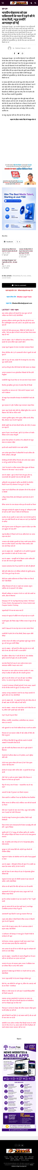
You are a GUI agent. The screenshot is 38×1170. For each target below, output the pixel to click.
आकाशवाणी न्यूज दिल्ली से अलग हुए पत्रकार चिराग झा (17, 914)
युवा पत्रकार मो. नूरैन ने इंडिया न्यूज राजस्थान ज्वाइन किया (18, 405)
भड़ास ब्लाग (16, 1157)
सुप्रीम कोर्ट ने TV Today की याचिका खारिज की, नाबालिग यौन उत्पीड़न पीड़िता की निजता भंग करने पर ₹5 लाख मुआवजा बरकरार (19, 834)
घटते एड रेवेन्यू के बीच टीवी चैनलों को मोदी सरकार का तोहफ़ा (18, 367)
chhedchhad (16, 276)
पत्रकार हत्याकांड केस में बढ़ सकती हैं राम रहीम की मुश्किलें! (18, 566)
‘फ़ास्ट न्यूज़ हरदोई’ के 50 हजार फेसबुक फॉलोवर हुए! (16, 978)
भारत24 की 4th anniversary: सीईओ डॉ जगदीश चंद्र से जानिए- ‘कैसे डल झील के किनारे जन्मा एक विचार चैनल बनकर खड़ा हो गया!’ (19, 332)
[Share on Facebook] (14, 53)
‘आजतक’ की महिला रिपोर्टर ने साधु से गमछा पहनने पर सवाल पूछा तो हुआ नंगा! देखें (26, 251)
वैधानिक (12, 1158)
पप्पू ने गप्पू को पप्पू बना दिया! (10, 715)
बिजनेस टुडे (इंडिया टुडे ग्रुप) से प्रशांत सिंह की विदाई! (17, 385)
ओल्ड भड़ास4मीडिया (29, 1158)
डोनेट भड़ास (31, 1157)
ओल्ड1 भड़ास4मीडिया (14, 1160)
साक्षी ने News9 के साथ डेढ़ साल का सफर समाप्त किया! (18, 628)
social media (6, 278)
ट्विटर (25, 1157)
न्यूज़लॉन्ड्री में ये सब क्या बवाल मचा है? (12, 610)
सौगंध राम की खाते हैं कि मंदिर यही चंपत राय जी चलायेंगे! (17, 886)
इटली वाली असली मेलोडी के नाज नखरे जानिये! (15, 447)
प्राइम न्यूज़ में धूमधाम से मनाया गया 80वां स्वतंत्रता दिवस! (18, 347)
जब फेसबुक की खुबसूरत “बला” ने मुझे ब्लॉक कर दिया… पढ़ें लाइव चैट (9, 262)
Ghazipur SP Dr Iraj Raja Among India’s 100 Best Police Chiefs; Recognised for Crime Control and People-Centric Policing (18, 603)
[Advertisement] (19, 142)
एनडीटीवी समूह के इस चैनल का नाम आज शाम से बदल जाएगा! (19, 380)
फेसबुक (21, 1157)
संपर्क (16, 1158)
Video (11, 1157)
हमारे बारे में (21, 1158)
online (29, 276)
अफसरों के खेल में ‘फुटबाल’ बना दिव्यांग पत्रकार (15, 792)
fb (22, 276)
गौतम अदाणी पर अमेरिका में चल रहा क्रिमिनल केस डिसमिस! (18, 797)
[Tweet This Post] (18, 53)
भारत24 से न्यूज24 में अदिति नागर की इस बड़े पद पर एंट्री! (18, 616)
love (24, 276)
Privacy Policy (25, 1160)
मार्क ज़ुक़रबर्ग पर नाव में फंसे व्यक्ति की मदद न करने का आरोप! (19, 728)
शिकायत (7, 1158)
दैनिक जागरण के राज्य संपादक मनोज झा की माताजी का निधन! (19, 504)
